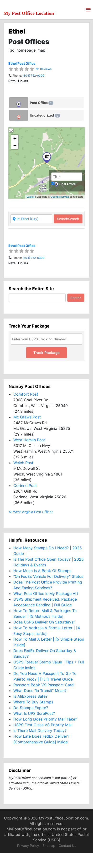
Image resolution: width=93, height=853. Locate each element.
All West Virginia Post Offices (31, 512)
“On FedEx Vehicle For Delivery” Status (48, 576)
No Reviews (44, 69)
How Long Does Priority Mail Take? (45, 719)
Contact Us (67, 845)
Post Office (41, 103)
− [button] (14, 145)
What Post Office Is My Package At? (45, 593)
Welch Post (23, 462)
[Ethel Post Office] (46, 157)
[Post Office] (18, 102)
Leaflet (30, 196)
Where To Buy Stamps (33, 702)
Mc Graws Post (27, 417)
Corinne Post (25, 485)
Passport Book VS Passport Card (43, 684)
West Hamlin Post (29, 439)
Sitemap (48, 845)
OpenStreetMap (60, 196)
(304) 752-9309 (33, 75)
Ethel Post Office (21, 63)
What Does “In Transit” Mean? (40, 690)
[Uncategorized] (18, 115)
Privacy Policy (28, 845)
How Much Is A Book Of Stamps (42, 570)
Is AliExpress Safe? (30, 696)
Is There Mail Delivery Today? (40, 730)
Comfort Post (25, 394)
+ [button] (14, 138)
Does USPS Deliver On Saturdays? (44, 622)
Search (68, 219)
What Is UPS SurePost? (34, 713)
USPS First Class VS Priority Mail (42, 724)
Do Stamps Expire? (30, 707)
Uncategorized (44, 115)
